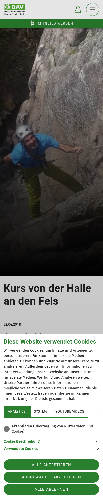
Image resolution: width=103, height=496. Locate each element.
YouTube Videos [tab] (70, 411)
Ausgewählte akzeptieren (52, 477)
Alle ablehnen (51, 489)
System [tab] (40, 411)
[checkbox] (51, 429)
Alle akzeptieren (51, 465)
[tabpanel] (51, 437)
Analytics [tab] (17, 411)
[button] (51, 441)
